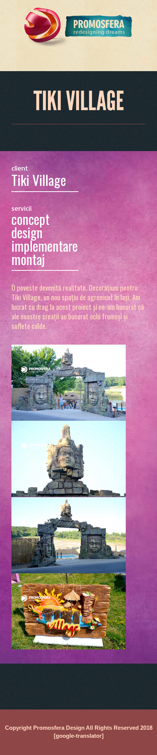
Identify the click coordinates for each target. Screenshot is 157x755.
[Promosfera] (78, 24)
